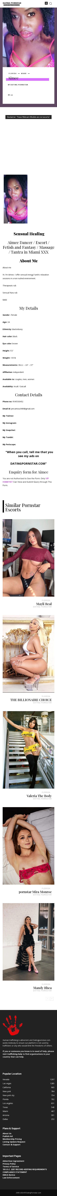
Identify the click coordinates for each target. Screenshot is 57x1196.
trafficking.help (14, 1054)
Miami (24, 73)
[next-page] (51, 998)
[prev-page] (47, 998)
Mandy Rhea (42, 987)
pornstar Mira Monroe (35, 891)
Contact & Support (11, 1144)
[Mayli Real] (28, 558)
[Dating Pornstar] (12, 4)
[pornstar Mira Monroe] (28, 846)
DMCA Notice (9, 1175)
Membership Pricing (12, 1139)
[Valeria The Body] (28, 750)
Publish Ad (8, 1136)
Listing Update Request (14, 1142)
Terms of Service (11, 1166)
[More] (35, 89)
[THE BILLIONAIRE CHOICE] (28, 654)
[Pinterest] (22, 89)
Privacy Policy (9, 1164)
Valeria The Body (39, 795)
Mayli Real (44, 604)
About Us (7, 1133)
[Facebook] (10, 89)
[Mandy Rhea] (28, 942)
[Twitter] (16, 89)
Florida (13, 73)
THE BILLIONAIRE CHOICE (31, 700)
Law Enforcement (11, 1177)
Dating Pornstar (19, 85)
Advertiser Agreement (13, 1161)
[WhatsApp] (29, 89)
